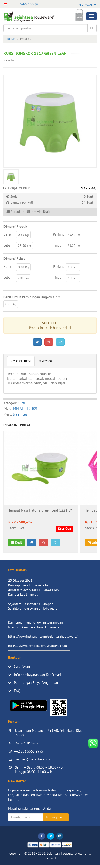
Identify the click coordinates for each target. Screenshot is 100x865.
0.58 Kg (23, 235)
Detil (18, 542)
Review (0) (45, 361)
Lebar (7, 245)
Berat (7, 234)
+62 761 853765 (26, 743)
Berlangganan (56, 817)
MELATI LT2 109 (25, 408)
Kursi (21, 403)
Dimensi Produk (15, 226)
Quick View (40, 480)
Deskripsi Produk (20, 361)
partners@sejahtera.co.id (33, 759)
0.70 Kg (23, 267)
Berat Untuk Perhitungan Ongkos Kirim (31, 297)
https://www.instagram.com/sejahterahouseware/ (42, 636)
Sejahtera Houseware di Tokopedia (32, 608)
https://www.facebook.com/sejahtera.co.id (37, 646)
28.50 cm (73, 235)
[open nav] (91, 16)
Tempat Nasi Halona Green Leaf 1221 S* (40, 510)
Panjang (58, 234)
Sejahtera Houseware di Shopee (30, 604)
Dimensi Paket (14, 258)
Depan (11, 39)
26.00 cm (73, 246)
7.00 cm (72, 267)
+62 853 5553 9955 (28, 751)
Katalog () (30, 4)
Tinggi (57, 245)
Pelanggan (86, 4)
